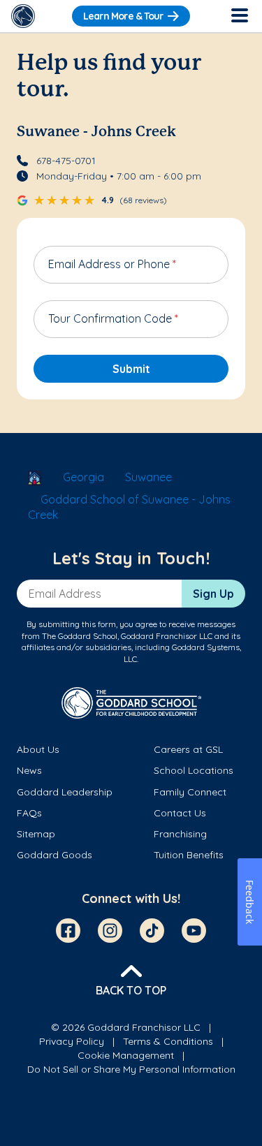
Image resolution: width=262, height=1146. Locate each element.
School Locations (193, 770)
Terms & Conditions (168, 1041)
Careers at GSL (188, 749)
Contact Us (180, 813)
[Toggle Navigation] (239, 16)
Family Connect (190, 792)
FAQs (29, 813)
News (29, 770)
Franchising (180, 834)
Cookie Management (126, 1055)
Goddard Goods (54, 855)
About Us (38, 749)
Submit (131, 369)
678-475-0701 (66, 160)
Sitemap (36, 834)
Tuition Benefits (189, 855)
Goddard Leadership (64, 792)
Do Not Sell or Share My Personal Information (131, 1069)
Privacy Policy (71, 1041)
